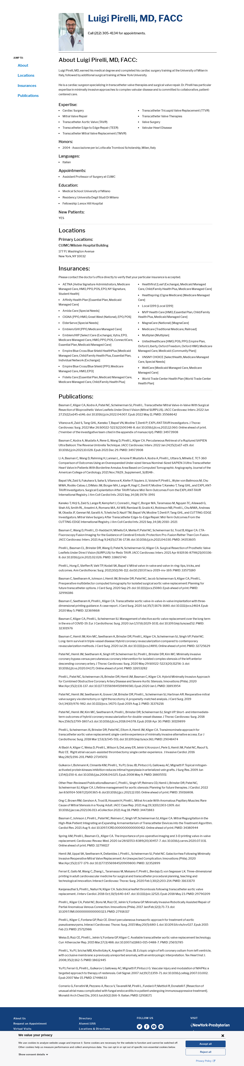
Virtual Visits (22, 1028)
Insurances (27, 85)
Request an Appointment (30, 1023)
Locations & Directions (94, 1028)
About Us (19, 1018)
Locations (26, 75)
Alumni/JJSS (87, 1023)
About (23, 65)
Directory (85, 1018)
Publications (28, 95)
